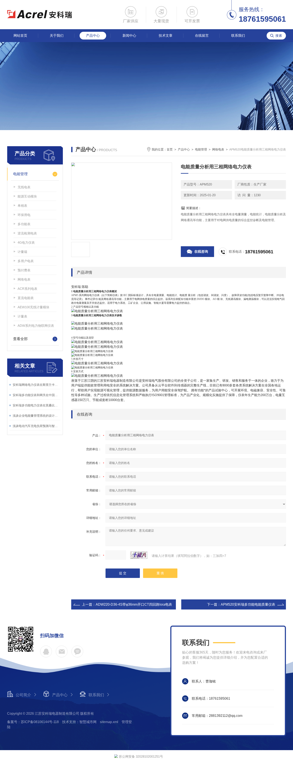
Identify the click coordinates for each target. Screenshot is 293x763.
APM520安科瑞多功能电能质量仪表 (248, 604)
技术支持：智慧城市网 (79, 722)
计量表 (22, 316)
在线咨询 (201, 251)
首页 (170, 149)
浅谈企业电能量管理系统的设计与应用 (36, 415)
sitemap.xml (109, 722)
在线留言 (202, 35)
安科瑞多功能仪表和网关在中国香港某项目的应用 (36, 395)
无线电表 (24, 187)
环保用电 (24, 215)
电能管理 (20, 174)
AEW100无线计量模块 (33, 307)
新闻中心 (129, 35)
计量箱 (22, 252)
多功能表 (24, 224)
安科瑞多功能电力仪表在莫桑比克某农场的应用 (36, 405)
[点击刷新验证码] (138, 555)
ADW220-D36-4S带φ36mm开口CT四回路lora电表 (134, 604)
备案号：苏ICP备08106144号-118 (33, 722)
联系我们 (238, 35)
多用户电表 (26, 261)
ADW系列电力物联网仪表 (36, 325)
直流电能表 (26, 298)
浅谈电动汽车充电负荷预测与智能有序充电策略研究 (36, 426)
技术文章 (165, 35)
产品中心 (93, 35)
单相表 (22, 205)
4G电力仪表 (26, 242)
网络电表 (24, 279)
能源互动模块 (27, 196)
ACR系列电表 (27, 288)
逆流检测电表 (27, 233)
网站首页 (20, 35)
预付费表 (24, 270)
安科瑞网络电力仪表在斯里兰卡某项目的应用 (36, 384)
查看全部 (20, 339)
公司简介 (23, 695)
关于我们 (56, 35)
